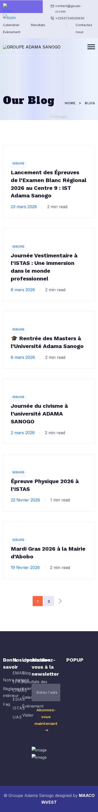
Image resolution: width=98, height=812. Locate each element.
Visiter (28, 715)
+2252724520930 (69, 18)
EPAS (18, 681)
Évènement (11, 32)
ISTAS (19, 708)
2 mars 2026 (23, 432)
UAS (17, 717)
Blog (26, 672)
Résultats (38, 25)
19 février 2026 (25, 567)
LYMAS (20, 690)
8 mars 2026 (23, 289)
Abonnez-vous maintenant (46, 717)
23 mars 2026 (24, 206)
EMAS (19, 672)
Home (70, 103)
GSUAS (18, 163)
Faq (6, 704)
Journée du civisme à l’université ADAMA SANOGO (39, 414)
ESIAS (19, 699)
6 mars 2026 (23, 357)
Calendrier (11, 25)
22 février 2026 (25, 499)
